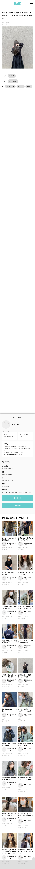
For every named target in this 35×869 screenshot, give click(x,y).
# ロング (11, 75)
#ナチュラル (10, 86)
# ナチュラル (13, 81)
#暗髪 (28, 86)
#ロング (20, 86)
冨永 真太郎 (16, 428)
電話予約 (18, 509)
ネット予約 (17, 502)
